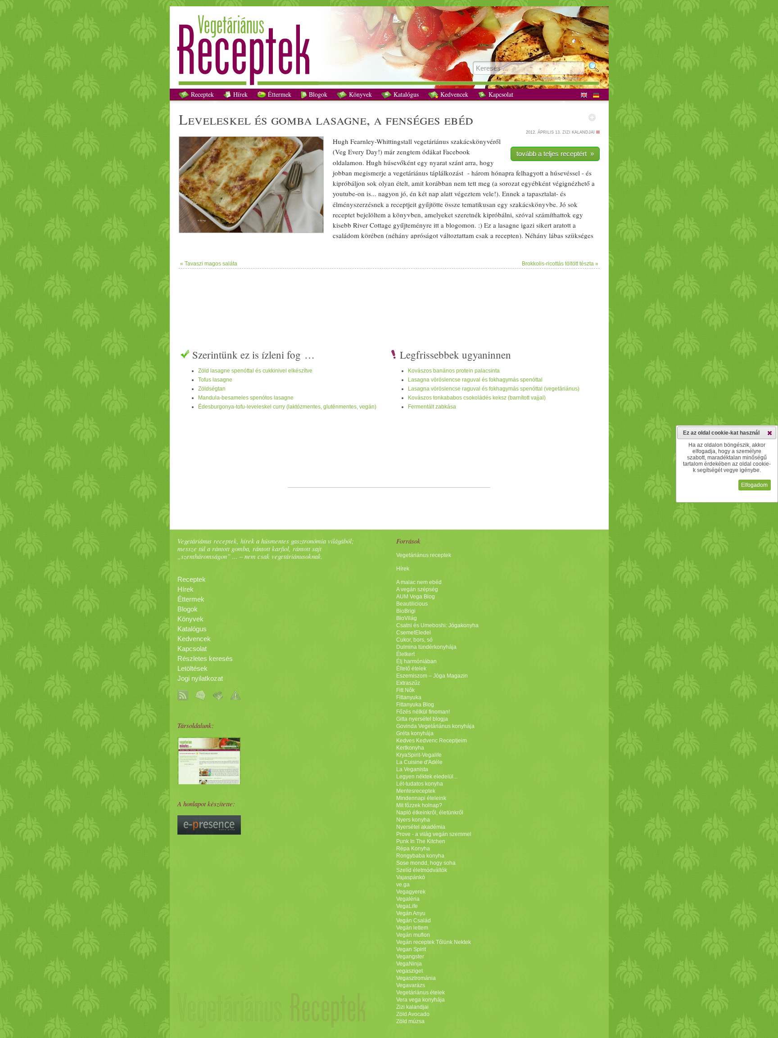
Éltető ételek (411, 668)
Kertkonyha (410, 748)
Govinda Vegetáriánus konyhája (435, 726)
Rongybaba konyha (420, 856)
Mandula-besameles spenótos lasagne (246, 398)
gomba (291, 119)
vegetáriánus (431, 141)
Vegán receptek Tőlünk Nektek (433, 942)
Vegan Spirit (411, 949)
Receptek (201, 94)
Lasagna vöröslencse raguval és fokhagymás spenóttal (475, 380)
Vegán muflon (413, 935)
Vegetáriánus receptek (423, 555)
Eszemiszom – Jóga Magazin (432, 676)
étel (401, 183)
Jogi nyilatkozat (200, 678)
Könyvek (359, 94)
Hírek (239, 94)
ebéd (458, 119)
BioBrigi (406, 611)
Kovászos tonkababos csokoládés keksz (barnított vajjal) (477, 398)
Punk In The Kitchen (420, 841)
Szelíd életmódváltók (421, 870)
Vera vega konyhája (420, 1000)
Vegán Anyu (410, 913)
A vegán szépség (417, 589)
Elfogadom (754, 485)
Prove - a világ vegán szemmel (433, 834)
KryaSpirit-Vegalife (419, 755)
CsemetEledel (413, 632)
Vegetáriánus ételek (420, 992)
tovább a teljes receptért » (555, 153)
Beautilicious (412, 604)
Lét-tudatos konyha (419, 784)
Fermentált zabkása (432, 407)
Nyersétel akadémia (420, 827)
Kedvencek (453, 94)
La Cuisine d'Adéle (419, 762)
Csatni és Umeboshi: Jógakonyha (437, 625)
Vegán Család (413, 920)
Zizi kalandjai (412, 1007)
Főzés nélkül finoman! (423, 712)
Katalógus (405, 94)
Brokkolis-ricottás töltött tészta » (560, 264)
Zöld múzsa (410, 1021)
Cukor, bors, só (414, 640)
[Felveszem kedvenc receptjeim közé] (592, 117)
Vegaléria (408, 899)
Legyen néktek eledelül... (426, 776)
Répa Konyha (413, 848)
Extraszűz (408, 683)
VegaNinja (409, 964)
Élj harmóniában (416, 661)
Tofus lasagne (215, 380)
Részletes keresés (205, 658)
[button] (769, 432)
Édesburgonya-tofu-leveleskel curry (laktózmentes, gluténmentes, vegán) (287, 407)
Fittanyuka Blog (415, 704)
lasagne (341, 119)
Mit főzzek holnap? (419, 805)
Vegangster (410, 956)
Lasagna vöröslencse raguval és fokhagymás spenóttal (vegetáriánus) (493, 389)
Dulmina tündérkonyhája (426, 647)
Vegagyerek (410, 892)
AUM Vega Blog (415, 596)
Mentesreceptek (415, 791)
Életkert (405, 654)
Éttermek (278, 94)
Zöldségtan (212, 389)
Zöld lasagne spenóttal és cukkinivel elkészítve (255, 371)
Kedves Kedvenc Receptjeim (431, 740)
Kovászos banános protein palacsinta (454, 371)
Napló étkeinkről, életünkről (429, 812)
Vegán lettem (412, 928)
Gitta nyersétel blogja (422, 719)
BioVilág (406, 618)
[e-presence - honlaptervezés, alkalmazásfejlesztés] (209, 832)
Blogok (317, 94)
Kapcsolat (500, 94)
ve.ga (403, 884)
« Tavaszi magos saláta (208, 264)
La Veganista (412, 769)
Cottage (380, 224)
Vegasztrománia (416, 978)
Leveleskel (215, 119)
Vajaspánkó (410, 877)
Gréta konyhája (415, 733)
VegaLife (407, 906)
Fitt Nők (405, 690)
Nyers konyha (413, 820)
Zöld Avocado (413, 1014)
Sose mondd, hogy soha (426, 863)
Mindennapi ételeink (421, 798)
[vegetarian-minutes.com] (209, 782)
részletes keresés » (562, 78)
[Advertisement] (389, 298)
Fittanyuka (408, 697)
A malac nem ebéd (419, 582)
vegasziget (409, 971)
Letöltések (192, 668)
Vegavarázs (410, 985)
